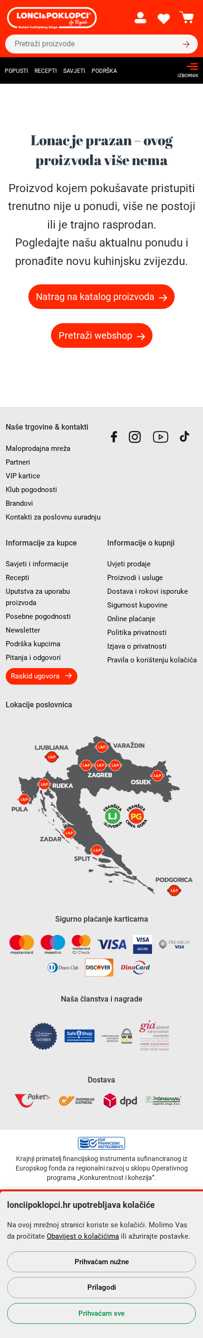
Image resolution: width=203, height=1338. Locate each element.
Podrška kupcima (33, 644)
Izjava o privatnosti (137, 646)
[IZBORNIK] (185, 66)
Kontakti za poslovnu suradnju (53, 517)
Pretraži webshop (95, 335)
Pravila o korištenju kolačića (152, 660)
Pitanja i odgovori (33, 657)
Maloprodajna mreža (38, 448)
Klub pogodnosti (31, 489)
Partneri (18, 462)
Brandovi (19, 503)
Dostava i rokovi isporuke (147, 591)
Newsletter (23, 630)
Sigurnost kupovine (137, 605)
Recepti (45, 71)
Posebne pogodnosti (38, 616)
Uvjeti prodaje (129, 564)
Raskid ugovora (35, 676)
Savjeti (74, 71)
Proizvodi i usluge (135, 577)
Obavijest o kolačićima (83, 1236)
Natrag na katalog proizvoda (95, 296)
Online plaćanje (131, 619)
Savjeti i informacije (37, 564)
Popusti (16, 71)
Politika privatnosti (137, 632)
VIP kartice (23, 476)
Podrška (104, 71)
